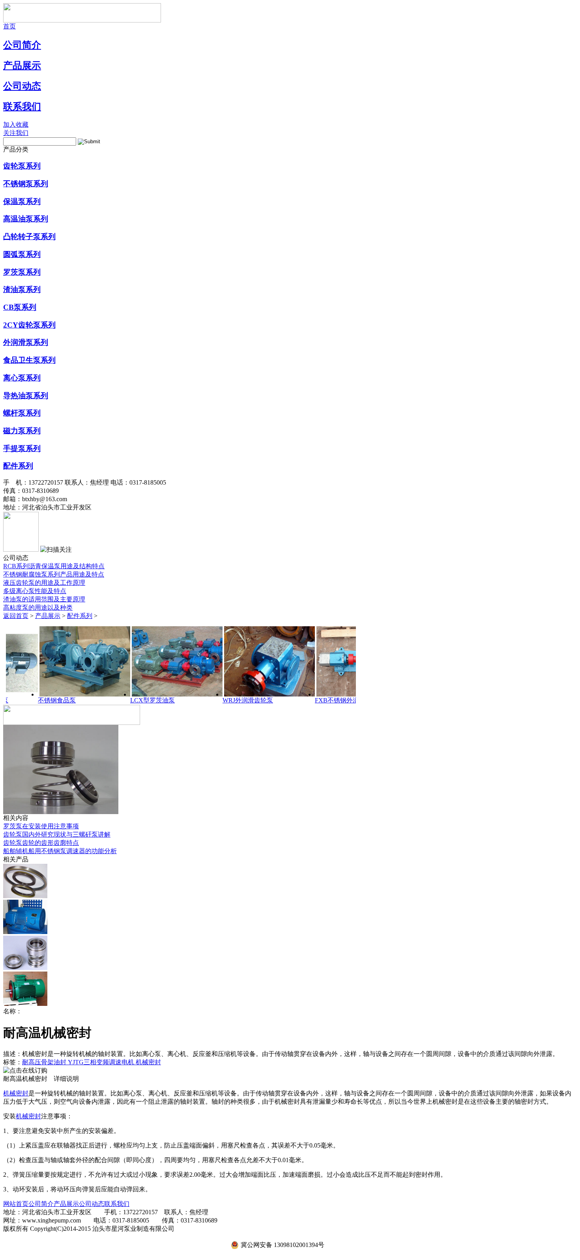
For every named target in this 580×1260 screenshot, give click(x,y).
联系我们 (22, 106)
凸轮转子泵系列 (29, 236)
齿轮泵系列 (22, 166)
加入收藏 (15, 124)
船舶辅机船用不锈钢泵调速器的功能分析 (60, 851)
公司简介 (22, 45)
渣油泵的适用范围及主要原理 (44, 599)
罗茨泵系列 (22, 272)
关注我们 (15, 132)
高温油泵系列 (25, 219)
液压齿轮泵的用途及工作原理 (44, 582)
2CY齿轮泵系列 (29, 325)
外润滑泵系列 (25, 342)
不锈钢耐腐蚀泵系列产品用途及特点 (53, 574)
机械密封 (148, 1062)
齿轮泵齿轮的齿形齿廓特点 (41, 842)
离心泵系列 (22, 378)
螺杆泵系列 (22, 413)
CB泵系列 (19, 307)
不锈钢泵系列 (25, 184)
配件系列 (18, 466)
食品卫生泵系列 (29, 360)
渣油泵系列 (22, 289)
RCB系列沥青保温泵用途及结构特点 (54, 566)
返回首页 (15, 615)
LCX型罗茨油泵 (110, 700)
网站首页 (15, 1203)
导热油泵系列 (25, 395)
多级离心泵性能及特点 (34, 591)
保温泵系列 (22, 201)
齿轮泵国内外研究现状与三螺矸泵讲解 (56, 834)
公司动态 (22, 86)
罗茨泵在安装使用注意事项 (41, 826)
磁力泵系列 (22, 431)
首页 (9, 26)
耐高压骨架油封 (45, 1062)
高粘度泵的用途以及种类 (38, 607)
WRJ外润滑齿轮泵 (205, 700)
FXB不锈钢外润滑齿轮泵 (307, 700)
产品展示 (22, 65)
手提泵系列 (22, 448)
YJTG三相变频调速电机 (102, 1062)
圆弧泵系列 (22, 254)
